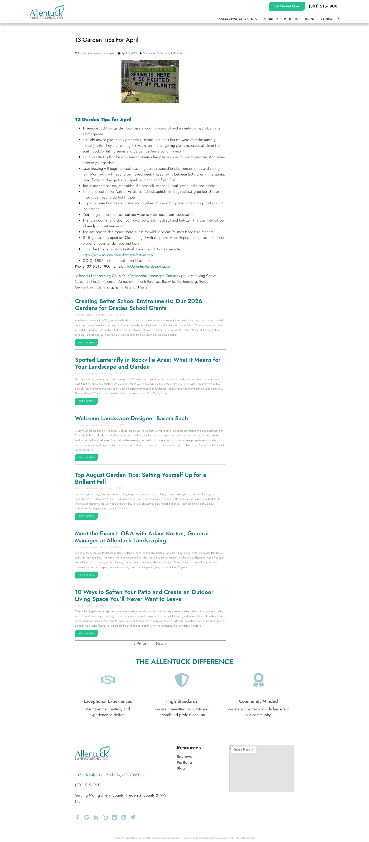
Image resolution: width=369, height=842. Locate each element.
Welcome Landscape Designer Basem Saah (131, 418)
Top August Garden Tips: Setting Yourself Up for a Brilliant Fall (140, 478)
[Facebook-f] (77, 817)
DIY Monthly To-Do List (169, 53)
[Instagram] (105, 817)
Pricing (309, 19)
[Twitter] (133, 817)
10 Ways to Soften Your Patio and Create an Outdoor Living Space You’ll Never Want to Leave (144, 595)
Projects (291, 19)
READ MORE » (86, 342)
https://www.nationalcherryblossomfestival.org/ (118, 254)
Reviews (184, 757)
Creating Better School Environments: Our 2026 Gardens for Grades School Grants (138, 304)
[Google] (87, 817)
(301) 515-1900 (88, 785)
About (268, 19)
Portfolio (184, 762)
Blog (181, 768)
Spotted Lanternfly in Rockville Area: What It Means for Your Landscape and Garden (148, 363)
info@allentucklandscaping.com (148, 266)
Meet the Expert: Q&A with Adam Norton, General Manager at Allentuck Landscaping (142, 536)
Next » (161, 643)
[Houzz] (96, 817)
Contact (327, 19)
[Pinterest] (123, 817)
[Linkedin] (114, 817)
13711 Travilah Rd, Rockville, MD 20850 (107, 775)
